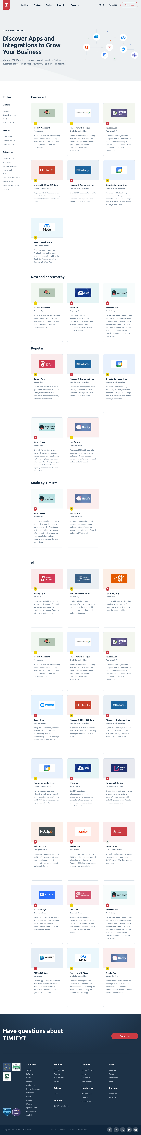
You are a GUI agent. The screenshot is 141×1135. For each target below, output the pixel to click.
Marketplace (59, 1078)
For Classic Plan (8, 137)
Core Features (59, 1070)
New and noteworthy (10, 115)
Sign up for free (88, 1070)
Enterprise (61, 5)
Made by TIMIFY (8, 123)
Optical (29, 1115)
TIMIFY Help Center (61, 1106)
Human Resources (33, 1089)
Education (30, 1093)
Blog (111, 1081)
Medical (29, 1104)
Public (28, 1096)
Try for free (129, 5)
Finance (29, 1081)
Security (57, 1081)
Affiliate (112, 1097)
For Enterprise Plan (9, 144)
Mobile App (86, 1101)
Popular (5, 119)
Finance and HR (8, 170)
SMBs (28, 1070)
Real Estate (30, 1085)
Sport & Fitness (32, 1108)
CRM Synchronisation (10, 166)
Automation (7, 162)
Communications (8, 158)
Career (111, 1074)
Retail (28, 1078)
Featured (6, 111)
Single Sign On (8, 181)
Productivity (7, 189)
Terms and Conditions (66, 1130)
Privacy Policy (82, 1130)
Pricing (49, 5)
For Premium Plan (9, 140)
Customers (113, 1078)
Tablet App (86, 1097)
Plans (56, 1094)
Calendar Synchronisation (11, 178)
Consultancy (31, 1111)
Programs (113, 1094)
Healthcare (6, 174)
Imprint (53, 1130)
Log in (84, 1074)
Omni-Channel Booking (11, 185)
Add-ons (57, 1074)
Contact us (125, 1036)
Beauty (29, 1100)
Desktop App (87, 1094)
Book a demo (87, 1081)
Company (113, 1070)
